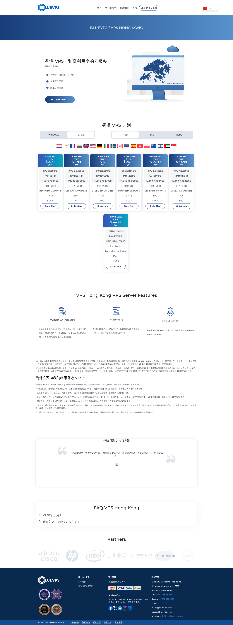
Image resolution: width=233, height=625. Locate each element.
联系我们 (124, 7)
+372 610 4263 (167, 599)
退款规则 (97, 622)
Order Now (50, 206)
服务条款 (75, 622)
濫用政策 (107, 622)
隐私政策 (86, 622)
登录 (134, 7)
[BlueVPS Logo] (48, 581)
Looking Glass (149, 7)
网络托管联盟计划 (85, 586)
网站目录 (118, 622)
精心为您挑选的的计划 (59, 99)
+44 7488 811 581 (165, 595)
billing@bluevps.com (172, 616)
